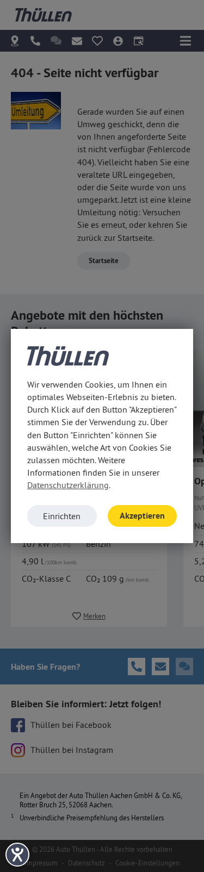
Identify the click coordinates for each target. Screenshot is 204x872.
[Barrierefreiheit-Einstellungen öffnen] (17, 855)
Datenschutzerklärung (68, 484)
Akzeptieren (142, 515)
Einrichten (62, 515)
